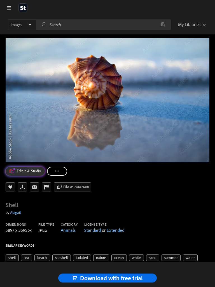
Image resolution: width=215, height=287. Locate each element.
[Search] (44, 24)
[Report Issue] (46, 186)
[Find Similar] (34, 186)
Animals (68, 230)
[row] (12, 257)
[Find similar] (162, 24)
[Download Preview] (22, 186)
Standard (92, 230)
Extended (115, 230)
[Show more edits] (57, 171)
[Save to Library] (10, 186)
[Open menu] (9, 7)
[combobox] (103, 24)
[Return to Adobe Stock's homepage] (22, 7)
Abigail (15, 212)
